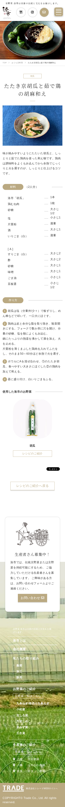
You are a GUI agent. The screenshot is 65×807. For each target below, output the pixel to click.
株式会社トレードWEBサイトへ (42, 788)
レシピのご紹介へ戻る (32, 486)
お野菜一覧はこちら (28, 695)
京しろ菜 (22, 715)
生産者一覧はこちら (28, 751)
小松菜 (20, 709)
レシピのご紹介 (32, 453)
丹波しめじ (23, 721)
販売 (19, 677)
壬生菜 (20, 733)
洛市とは (19, 640)
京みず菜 (22, 727)
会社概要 (19, 649)
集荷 (19, 665)
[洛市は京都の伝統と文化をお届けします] (7, 13)
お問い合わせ (31, 598)
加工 (19, 671)
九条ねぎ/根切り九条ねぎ (32, 703)
